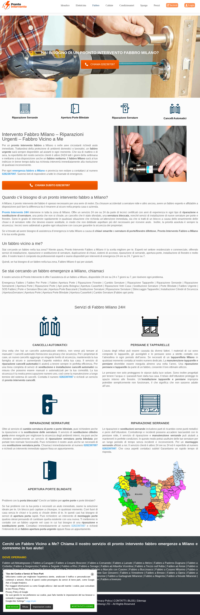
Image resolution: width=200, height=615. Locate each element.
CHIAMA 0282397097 (102, 64)
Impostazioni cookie (42, 607)
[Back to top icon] (185, 608)
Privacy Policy (104, 600)
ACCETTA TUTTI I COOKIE (82, 606)
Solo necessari (12, 607)
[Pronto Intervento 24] (14, 5)
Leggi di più (31, 601)
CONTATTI (120, 600)
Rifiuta (25, 607)
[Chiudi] (92, 574)
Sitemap (141, 600)
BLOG (131, 600)
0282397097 (9, 174)
